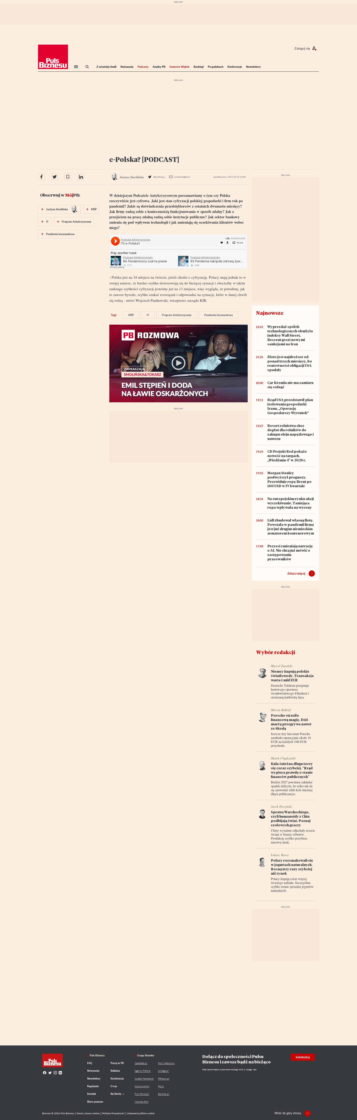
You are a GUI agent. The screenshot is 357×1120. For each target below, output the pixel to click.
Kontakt (91, 1093)
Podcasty (143, 66)
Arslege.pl (163, 1070)
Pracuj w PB (117, 1063)
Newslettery (253, 66)
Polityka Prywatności (113, 1113)
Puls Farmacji (142, 1093)
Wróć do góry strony (288, 1113)
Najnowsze (269, 313)
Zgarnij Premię (142, 1070)
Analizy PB (159, 66)
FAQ (89, 1063)
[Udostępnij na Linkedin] (81, 176)
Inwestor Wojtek (179, 66)
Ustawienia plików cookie (141, 1113)
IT (148, 315)
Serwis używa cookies (88, 1113)
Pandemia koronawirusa (218, 315)
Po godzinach (215, 66)
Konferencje (234, 66)
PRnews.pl (163, 1078)
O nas (114, 1086)
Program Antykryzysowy (177, 315)
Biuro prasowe (95, 1101)
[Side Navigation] (76, 66)
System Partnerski (144, 1078)
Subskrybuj (303, 1057)
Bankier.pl (163, 1093)
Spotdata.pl (141, 1063)
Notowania (126, 66)
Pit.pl (161, 1086)
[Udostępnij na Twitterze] (54, 176)
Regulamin (93, 1086)
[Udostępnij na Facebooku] (41, 176)
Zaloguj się (302, 48)
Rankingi (199, 66)
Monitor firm (141, 1101)
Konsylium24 (142, 1086)
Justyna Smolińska (57, 209)
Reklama (115, 1070)
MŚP (131, 315)
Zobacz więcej (296, 573)
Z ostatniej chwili (106, 66)
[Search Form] (87, 66)
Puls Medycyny (166, 1063)
